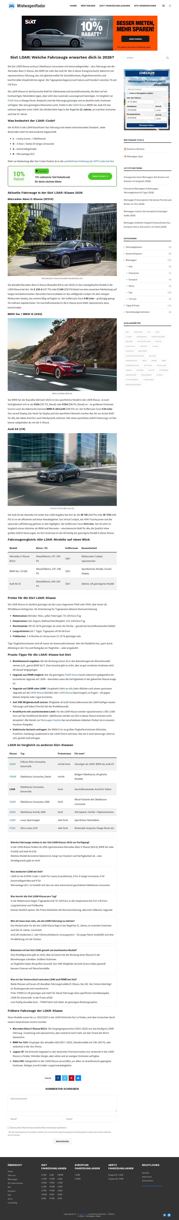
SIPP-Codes (148, 365)
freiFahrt (129, 342)
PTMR (52, 1198)
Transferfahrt (131, 375)
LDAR (59, 1179)
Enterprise (150, 273)
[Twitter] (169, 1215)
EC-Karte (129, 337)
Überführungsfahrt (133, 385)
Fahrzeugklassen (148, 247)
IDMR (43, 1198)
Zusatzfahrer (148, 380)
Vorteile (159, 375)
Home (73, 5)
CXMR (77, 1175)
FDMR (52, 1179)
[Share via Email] (78, 1078)
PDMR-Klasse (72, 674)
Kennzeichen (130, 346)
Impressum (147, 1177)
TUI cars (150, 298)
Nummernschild (131, 361)
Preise (144, 361)
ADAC (127, 332)
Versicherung (146, 375)
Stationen (139, 370)
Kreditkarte (142, 351)
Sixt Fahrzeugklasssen (114, 5)
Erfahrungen (142, 337)
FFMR (51, 1183)
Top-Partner (163, 370)
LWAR (13, 812)
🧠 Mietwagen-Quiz (133, 156)
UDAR (13, 801)
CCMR (44, 1179)
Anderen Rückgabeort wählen (141, 93)
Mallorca (152, 356)
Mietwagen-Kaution (51, 720)
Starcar (128, 370)
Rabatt (164, 361)
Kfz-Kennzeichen (145, 5)
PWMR (60, 1175)
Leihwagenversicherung (135, 356)
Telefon (151, 370)
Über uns (12, 1175)
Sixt (150, 292)
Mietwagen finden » (147, 125)
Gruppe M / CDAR (115, 1175)
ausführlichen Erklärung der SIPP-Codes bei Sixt (89, 161)
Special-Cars (161, 365)
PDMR (13, 776)
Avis (150, 266)
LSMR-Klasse (65, 692)
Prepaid (154, 361)
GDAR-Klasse (79, 105)
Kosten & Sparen (148, 253)
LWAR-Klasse (37, 692)
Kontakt (155, 346)
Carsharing (12, 1203)
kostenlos (130, 351)
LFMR (60, 1183)
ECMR (43, 1175)
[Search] (170, 5)
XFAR (59, 1198)
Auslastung (138, 332)
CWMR (44, 1194)
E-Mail (157, 332)
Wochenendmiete (132, 380)
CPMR (44, 1191)
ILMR (51, 1175)
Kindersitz (144, 346)
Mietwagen (88, 5)
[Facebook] (164, 1215)
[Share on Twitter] (65, 1078)
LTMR (59, 1187)
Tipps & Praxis (148, 305)
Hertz (150, 285)
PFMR (52, 1191)
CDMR (44, 1183)
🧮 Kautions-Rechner (134, 149)
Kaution (158, 342)
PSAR (12, 828)
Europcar (150, 279)
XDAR (59, 1194)
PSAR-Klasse (14, 100)
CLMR (43, 1187)
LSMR (13, 820)
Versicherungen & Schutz (148, 311)
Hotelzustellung (144, 342)
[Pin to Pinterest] (71, 1078)
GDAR (13, 764)
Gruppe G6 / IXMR (115, 1179)
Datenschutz (147, 1181)
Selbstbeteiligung (132, 365)
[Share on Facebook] (58, 1078)
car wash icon (82, 1214)
